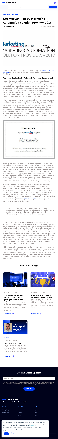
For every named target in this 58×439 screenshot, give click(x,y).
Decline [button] (13, 433)
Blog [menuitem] (35, 410)
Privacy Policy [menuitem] (5, 410)
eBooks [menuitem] (35, 415)
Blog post (6, 14)
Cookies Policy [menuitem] (5, 412)
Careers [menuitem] (20, 412)
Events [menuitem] (35, 412)
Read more (7, 314)
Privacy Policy (32, 425)
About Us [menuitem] (20, 410)
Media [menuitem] (19, 415)
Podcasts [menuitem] (36, 418)
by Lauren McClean (9, 26)
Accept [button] (6, 433)
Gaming (6, 337)
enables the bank (30, 198)
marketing (14, 14)
